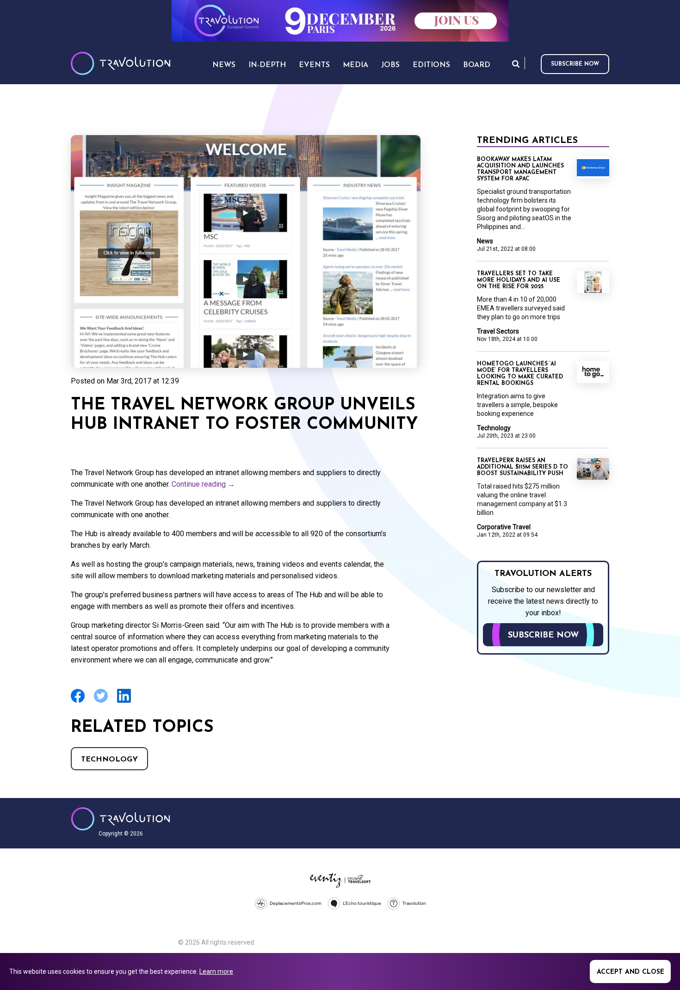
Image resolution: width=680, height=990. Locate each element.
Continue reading (203, 484)
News (485, 241)
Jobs (390, 65)
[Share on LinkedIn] (124, 701)
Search (516, 64)
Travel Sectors (498, 331)
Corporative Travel (504, 527)
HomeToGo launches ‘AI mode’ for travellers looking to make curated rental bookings (520, 373)
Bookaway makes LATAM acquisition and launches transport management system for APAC (520, 169)
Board (476, 65)
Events (314, 65)
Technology (109, 759)
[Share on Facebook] (78, 701)
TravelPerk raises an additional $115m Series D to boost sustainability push (522, 467)
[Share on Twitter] (101, 701)
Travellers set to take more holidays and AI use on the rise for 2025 (518, 280)
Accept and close (630, 972)
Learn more (216, 971)
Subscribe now (575, 64)
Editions (431, 65)
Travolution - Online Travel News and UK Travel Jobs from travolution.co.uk (120, 818)
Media (355, 65)
